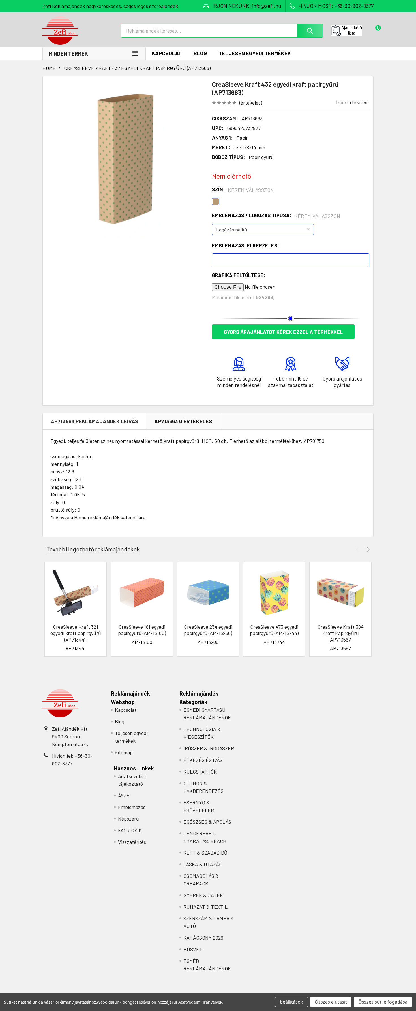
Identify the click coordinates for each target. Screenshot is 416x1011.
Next (367, 549)
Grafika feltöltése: (238, 275)
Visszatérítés (132, 842)
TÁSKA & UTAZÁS (202, 864)
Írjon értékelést (352, 102)
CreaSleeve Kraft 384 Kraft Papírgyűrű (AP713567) (341, 633)
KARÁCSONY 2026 (203, 937)
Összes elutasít (331, 1002)
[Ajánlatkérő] (352, 30)
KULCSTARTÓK (200, 771)
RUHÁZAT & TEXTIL (205, 907)
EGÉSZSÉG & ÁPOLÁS (207, 822)
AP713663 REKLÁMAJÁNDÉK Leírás (94, 421)
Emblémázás (131, 807)
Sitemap (124, 752)
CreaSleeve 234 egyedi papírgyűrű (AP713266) (208, 630)
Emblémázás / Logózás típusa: (276, 215)
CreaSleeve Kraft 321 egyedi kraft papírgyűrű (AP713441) (75, 633)
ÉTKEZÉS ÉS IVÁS (202, 760)
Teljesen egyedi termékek (255, 53)
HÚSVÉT (192, 949)
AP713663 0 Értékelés (183, 421)
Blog (200, 53)
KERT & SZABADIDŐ (205, 852)
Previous (358, 549)
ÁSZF (123, 795)
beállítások (291, 1002)
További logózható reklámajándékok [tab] (93, 549)
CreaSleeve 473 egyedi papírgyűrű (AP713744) (274, 630)
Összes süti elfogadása (383, 1002)
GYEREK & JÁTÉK (203, 895)
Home (80, 517)
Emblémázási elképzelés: (245, 245)
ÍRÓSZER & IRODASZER (208, 748)
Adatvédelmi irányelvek (200, 1002)
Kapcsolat (167, 53)
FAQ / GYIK (130, 830)
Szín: (243, 189)
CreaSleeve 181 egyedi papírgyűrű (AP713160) (142, 630)
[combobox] (222, 31)
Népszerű (128, 818)
